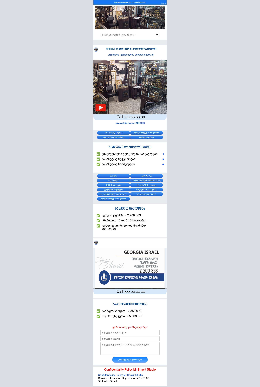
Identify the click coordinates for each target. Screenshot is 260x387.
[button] (153, 35)
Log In (163, 3)
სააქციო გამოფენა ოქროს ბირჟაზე (130, 2)
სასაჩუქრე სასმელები (118, 164)
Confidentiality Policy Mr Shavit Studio (120, 375)
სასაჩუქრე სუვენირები (118, 159)
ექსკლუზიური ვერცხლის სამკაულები (130, 153)
